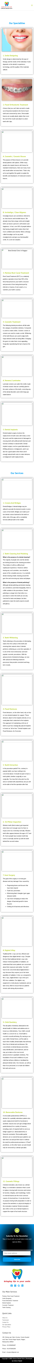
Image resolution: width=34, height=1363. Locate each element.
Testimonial (5, 1320)
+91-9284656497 (11, 1345)
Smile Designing (6, 1298)
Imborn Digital (18, 1361)
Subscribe (17, 1259)
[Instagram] (15, 1285)
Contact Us (5, 1322)
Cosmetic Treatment (8, 1305)
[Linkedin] (22, 1285)
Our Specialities (6, 1324)
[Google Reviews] (18, 1285)
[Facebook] (11, 1285)
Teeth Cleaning (6, 1307)
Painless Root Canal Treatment (10, 1296)
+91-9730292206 (11, 1348)
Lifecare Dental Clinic (6, 8)
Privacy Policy (6, 1327)
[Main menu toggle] (32, 5)
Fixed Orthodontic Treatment (10, 1300)
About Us (4, 1317)
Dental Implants (6, 1303)
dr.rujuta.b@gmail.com (13, 1352)
